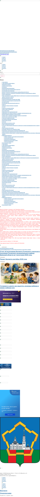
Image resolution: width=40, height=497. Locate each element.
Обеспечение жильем (6, 120)
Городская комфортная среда (8, 118)
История (4, 59)
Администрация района (7, 85)
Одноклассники (5, 493)
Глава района (5, 82)
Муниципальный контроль (7, 98)
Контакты (4, 60)
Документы (4, 87)
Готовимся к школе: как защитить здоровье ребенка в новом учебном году (19, 287)
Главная (3, 57)
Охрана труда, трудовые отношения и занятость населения (14, 115)
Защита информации (6, 94)
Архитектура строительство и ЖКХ (9, 116)
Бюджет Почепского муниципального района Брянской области (15, 92)
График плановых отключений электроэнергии (14, 136)
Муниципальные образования (8, 88)
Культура (4, 121)
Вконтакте (3, 491)
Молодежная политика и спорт (8, 123)
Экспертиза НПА (5, 102)
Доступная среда (5, 110)
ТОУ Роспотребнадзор (8, 141)
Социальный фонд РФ (8, 137)
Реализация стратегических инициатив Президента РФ (13, 130)
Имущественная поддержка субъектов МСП (11, 114)
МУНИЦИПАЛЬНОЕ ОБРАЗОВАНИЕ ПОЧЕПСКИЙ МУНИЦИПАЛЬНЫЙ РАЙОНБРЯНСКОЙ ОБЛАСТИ (8, 52)
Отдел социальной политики (8, 124)
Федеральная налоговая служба (11, 140)
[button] (20, 63)
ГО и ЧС (3, 106)
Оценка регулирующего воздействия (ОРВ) (11, 99)
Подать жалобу (10, 414)
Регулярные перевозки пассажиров (9, 119)
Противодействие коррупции (8, 90)
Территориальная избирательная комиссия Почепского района (15, 131)
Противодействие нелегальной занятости (10, 103)
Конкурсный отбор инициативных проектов (11, 89)
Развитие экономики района (8, 108)
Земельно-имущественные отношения (10, 105)
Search (1, 72)
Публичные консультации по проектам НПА (11, 100)
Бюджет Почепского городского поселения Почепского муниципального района (19, 93)
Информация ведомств (7, 135)
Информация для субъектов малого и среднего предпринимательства (16, 113)
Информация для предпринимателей (9, 111)
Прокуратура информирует (10, 139)
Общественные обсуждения (8, 128)
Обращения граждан (6, 84)
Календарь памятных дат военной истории (11, 129)
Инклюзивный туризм (6, 142)
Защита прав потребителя (7, 109)
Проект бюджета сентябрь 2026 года (13, 259)
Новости (4, 58)
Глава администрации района (8, 83)
